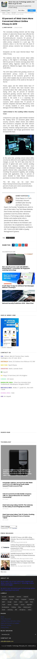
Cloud (16, 599)
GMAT (3, 602)
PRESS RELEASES (6, 619)
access (22, 604)
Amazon (19, 596)
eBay (19, 607)
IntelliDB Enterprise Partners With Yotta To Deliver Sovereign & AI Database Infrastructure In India (23, 555)
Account (4, 596)
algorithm (29, 604)
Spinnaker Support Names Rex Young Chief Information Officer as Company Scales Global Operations (23, 562)
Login (26, 602)
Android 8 (4, 599)
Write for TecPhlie (6, 625)
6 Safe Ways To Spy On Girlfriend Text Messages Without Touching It (18, 286)
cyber (8, 12)
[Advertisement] (18, 415)
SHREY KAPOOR (22, 196)
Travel (3, 604)
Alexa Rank (11, 596)
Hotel (15, 602)
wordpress (22, 609)
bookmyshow (5, 607)
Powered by (3, 10)
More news (3, 572)
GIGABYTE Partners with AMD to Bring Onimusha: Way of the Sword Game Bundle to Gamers (22, 539)
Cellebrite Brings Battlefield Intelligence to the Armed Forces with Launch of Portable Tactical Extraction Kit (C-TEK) (23, 546)
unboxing (10, 609)
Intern (20, 602)
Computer (23, 599)
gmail (3, 609)
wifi (16, 609)
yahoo (29, 609)
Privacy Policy (5, 627)
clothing (13, 607)
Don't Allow (21, 10)
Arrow (11, 599)
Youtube (16, 604)
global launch (27, 607)
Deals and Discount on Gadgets (10, 623)
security (14, 12)
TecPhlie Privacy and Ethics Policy (10, 621)
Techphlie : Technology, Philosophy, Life (17, 646)
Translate (14, 528)
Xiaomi (9, 604)
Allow (31, 10)
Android (26, 596)
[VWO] (8, 10)
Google (9, 602)
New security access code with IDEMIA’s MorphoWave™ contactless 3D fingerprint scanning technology (16, 268)
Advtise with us (32, 646)
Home (3, 12)
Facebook (31, 599)
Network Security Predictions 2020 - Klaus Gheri (17, 303)
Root (31, 602)
